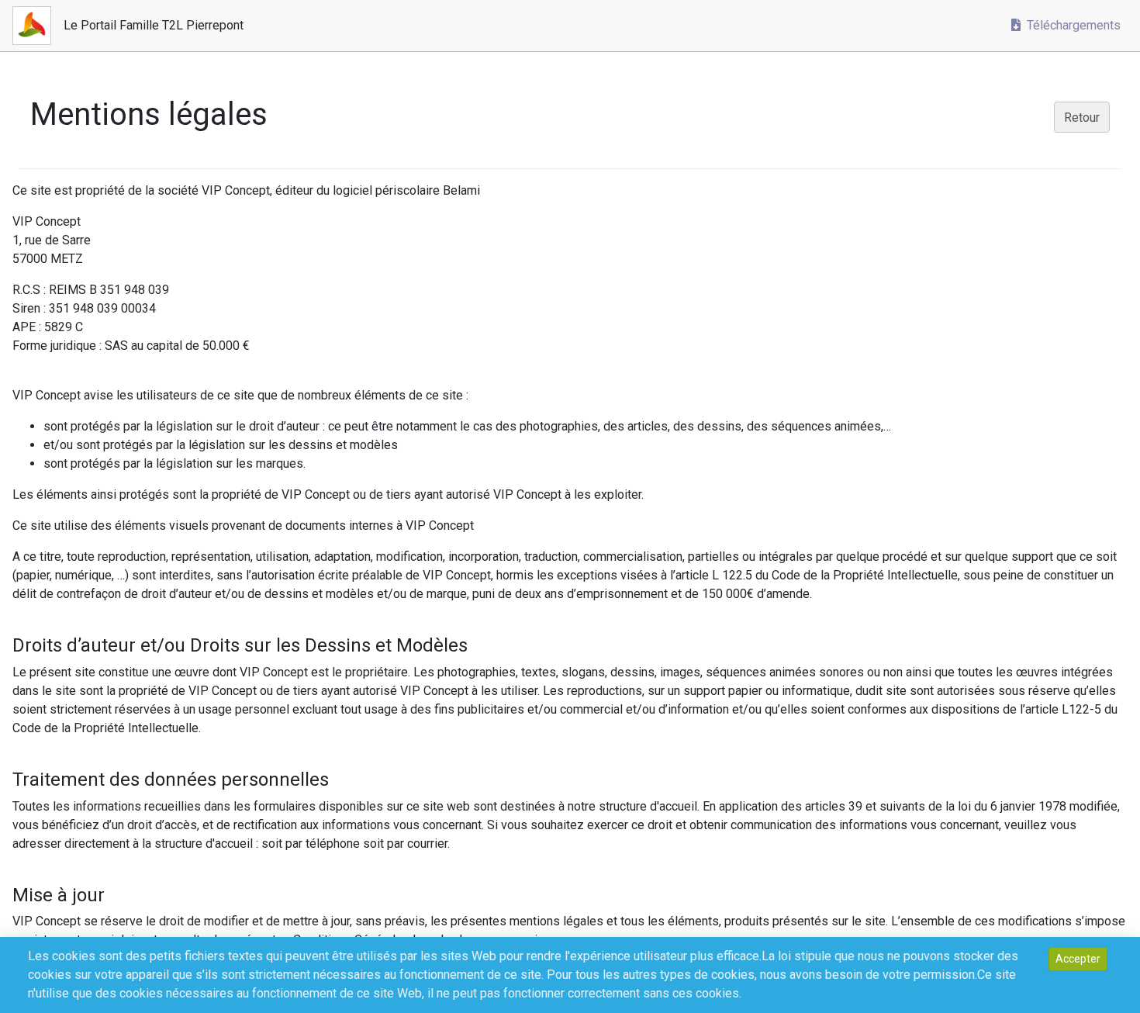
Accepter (1077, 958)
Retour (1082, 117)
